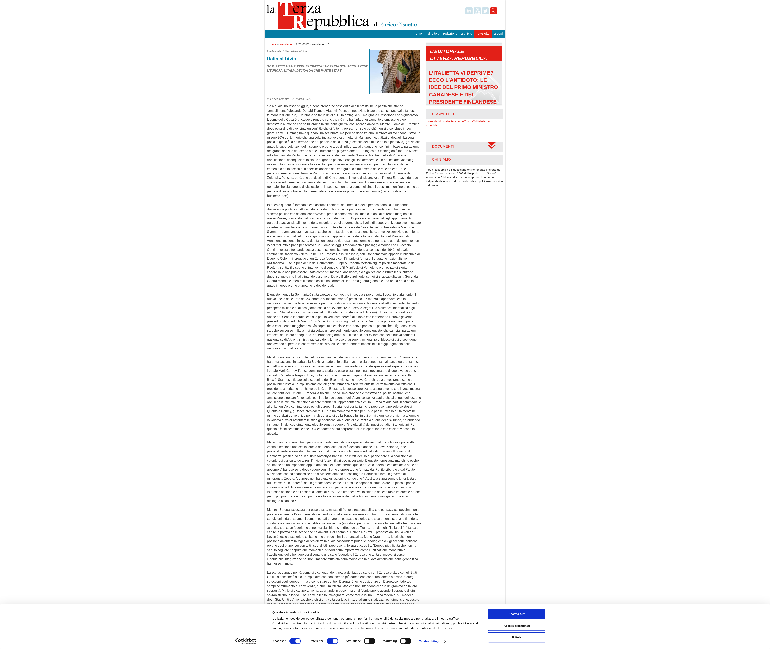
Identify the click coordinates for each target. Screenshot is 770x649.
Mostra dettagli (429, 641)
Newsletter (483, 33)
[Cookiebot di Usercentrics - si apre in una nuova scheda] (245, 641)
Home (418, 33)
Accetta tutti (516, 614)
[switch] (332, 641)
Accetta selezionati (517, 625)
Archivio (466, 33)
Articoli (499, 33)
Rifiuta (516, 637)
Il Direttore (433, 33)
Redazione (450, 33)
